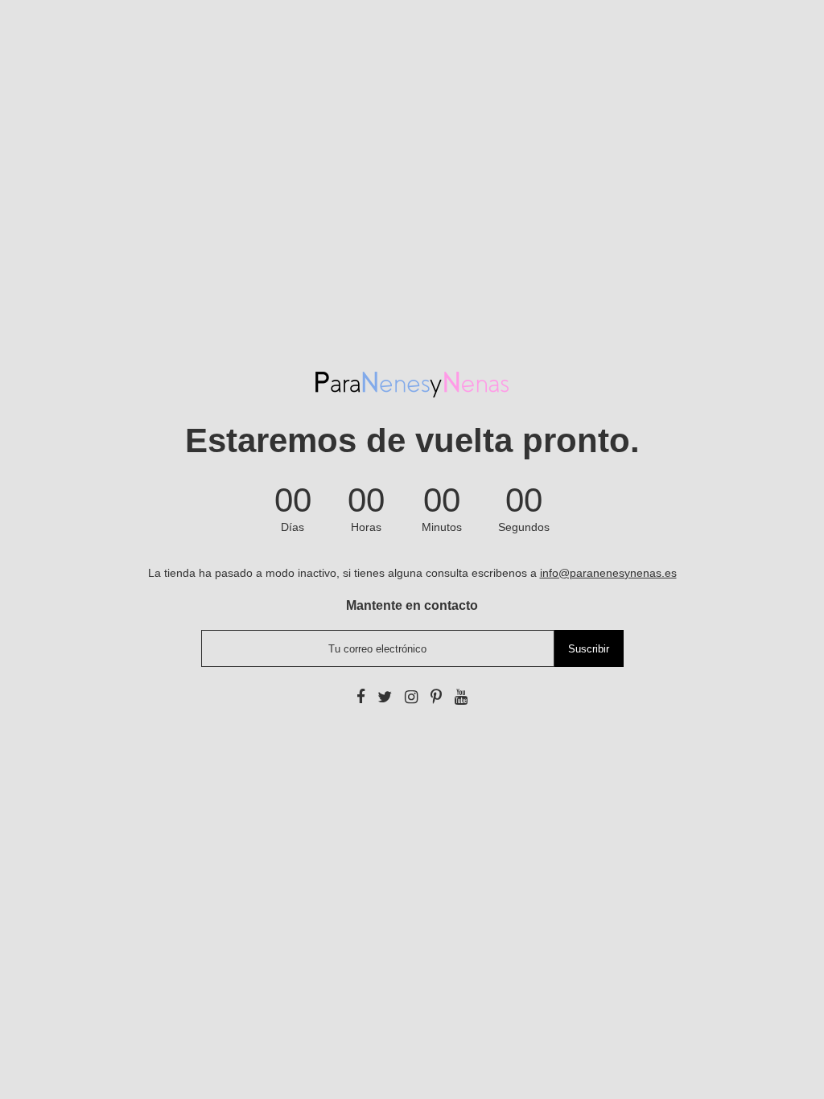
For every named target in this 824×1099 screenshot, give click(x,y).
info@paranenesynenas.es (608, 572)
